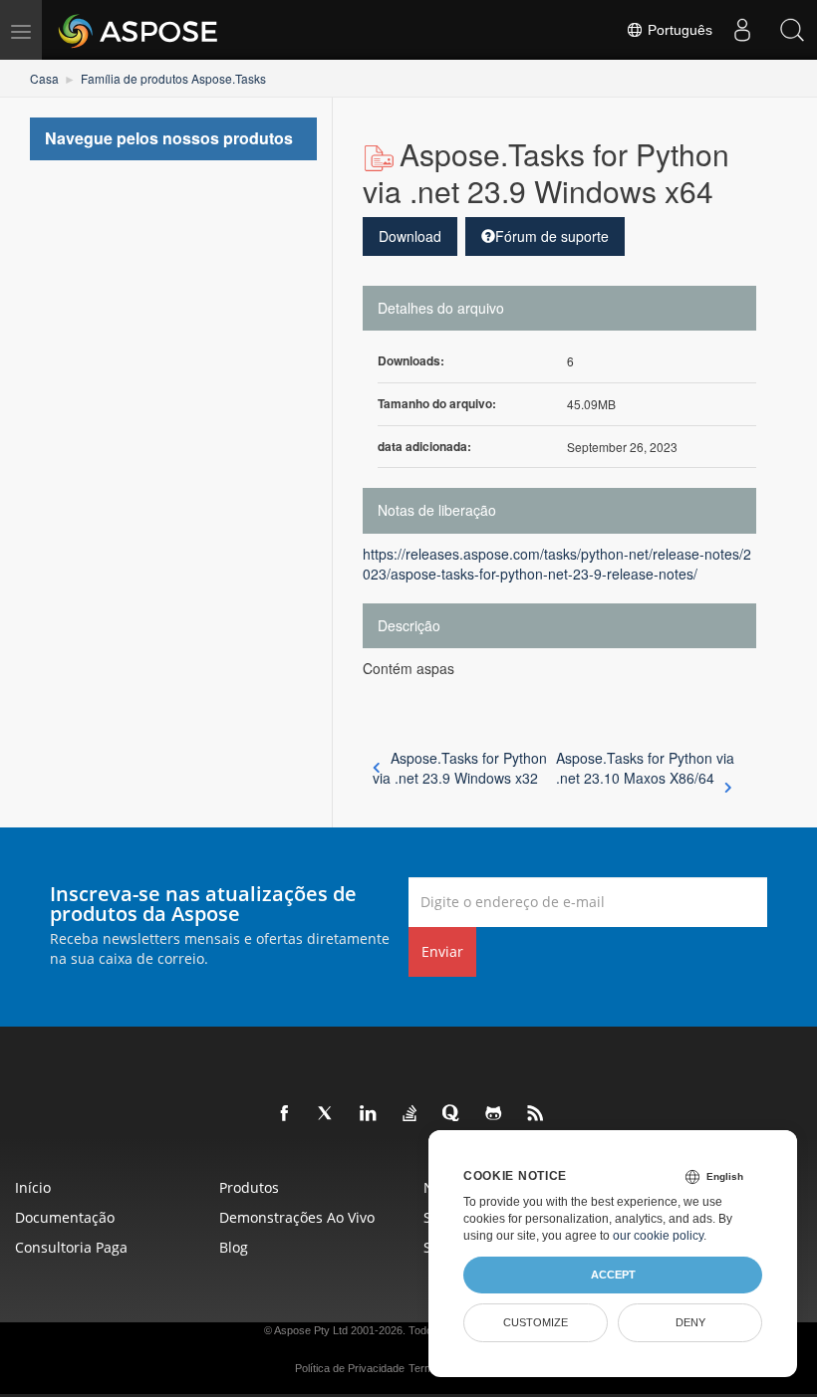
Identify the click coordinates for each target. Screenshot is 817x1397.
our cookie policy (658, 1236)
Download (410, 236)
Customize (535, 1322)
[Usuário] (742, 30)
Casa (44, 78)
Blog (233, 1247)
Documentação (65, 1217)
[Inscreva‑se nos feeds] (536, 1114)
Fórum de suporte (552, 236)
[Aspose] (139, 30)
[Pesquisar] (792, 30)
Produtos (249, 1187)
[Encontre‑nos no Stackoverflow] (410, 1114)
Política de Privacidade (350, 1368)
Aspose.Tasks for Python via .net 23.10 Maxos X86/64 (645, 768)
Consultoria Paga (71, 1247)
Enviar (442, 951)
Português (678, 30)
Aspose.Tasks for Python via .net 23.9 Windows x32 (460, 768)
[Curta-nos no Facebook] (285, 1114)
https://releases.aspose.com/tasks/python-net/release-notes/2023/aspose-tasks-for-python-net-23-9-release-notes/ (557, 563)
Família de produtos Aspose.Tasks (173, 78)
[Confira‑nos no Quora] (452, 1114)
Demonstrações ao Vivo (297, 1217)
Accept (613, 1275)
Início (33, 1187)
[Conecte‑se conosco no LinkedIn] (369, 1114)
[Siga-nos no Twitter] (327, 1114)
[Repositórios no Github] (494, 1114)
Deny (690, 1322)
